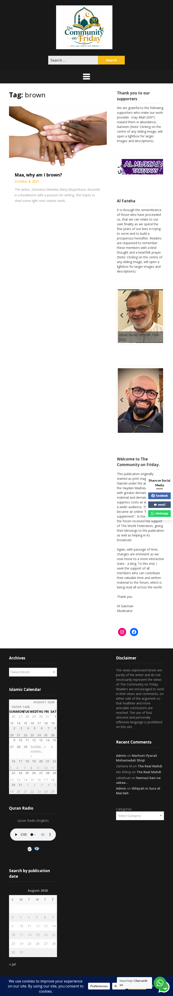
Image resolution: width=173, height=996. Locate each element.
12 (37, 926)
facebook (162, 495)
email (162, 504)
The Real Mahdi (150, 766)
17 (21, 935)
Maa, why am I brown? (38, 175)
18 (29, 935)
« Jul (12, 964)
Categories (124, 809)
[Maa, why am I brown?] (58, 136)
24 (21, 943)
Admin (121, 755)
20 (46, 935)
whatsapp (161, 513)
